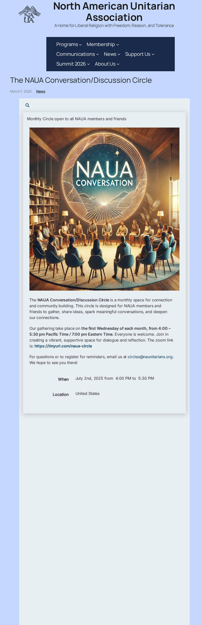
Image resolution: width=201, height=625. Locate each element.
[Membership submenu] (117, 44)
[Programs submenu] (80, 44)
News (40, 91)
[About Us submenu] (118, 63)
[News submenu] (118, 54)
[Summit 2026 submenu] (88, 63)
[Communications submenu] (97, 54)
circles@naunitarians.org (150, 356)
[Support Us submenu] (152, 54)
